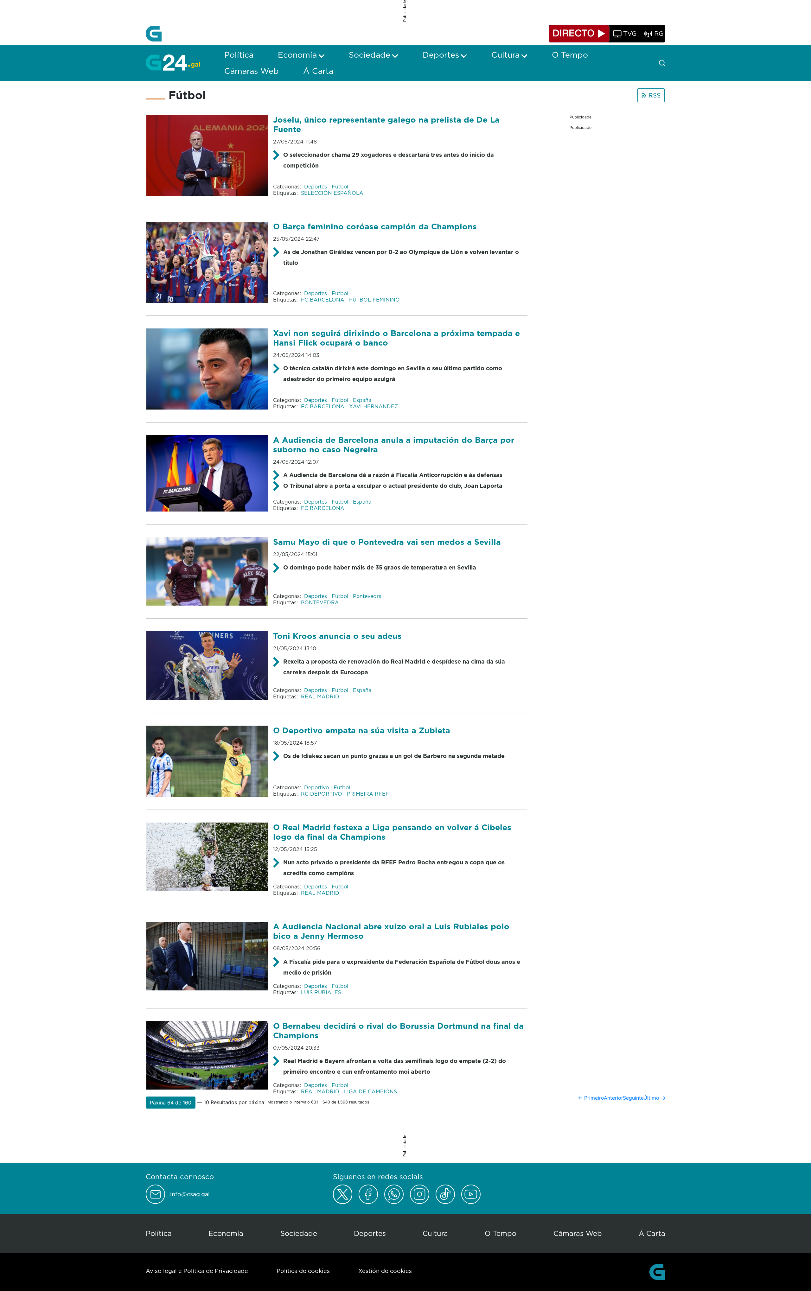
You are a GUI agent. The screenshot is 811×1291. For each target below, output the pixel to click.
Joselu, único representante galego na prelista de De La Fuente (386, 124)
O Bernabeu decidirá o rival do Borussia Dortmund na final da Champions (398, 1030)
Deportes (316, 186)
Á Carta (652, 1233)
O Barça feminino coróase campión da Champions (375, 226)
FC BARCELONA (323, 299)
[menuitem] (238, 55)
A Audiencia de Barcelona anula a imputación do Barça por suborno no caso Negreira (393, 444)
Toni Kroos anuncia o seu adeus (337, 635)
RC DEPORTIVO (322, 793)
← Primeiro (591, 1098)
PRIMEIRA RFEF (368, 793)
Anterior (613, 1098)
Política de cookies (303, 1271)
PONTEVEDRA (320, 602)
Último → (654, 1098)
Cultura (435, 1233)
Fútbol (340, 186)
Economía (225, 1233)
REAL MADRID (320, 696)
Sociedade (298, 1233)
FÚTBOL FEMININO (374, 299)
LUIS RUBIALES (321, 992)
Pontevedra (367, 596)
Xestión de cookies (385, 1271)
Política (159, 1233)
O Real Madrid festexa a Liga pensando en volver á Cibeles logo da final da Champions (392, 832)
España (362, 400)
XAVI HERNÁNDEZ (373, 406)
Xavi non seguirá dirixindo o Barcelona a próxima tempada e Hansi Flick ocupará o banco (396, 338)
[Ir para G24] (173, 62)
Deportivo (317, 787)
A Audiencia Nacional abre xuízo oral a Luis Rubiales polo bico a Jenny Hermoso (391, 931)
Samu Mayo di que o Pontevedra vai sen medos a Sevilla (387, 541)
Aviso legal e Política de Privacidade (197, 1271)
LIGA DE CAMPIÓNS (370, 1091)
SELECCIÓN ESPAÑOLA (332, 192)
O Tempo (500, 1233)
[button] (170, 1103)
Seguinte (633, 1098)
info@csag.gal (190, 1194)
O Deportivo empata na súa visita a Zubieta (361, 730)
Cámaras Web (577, 1233)
